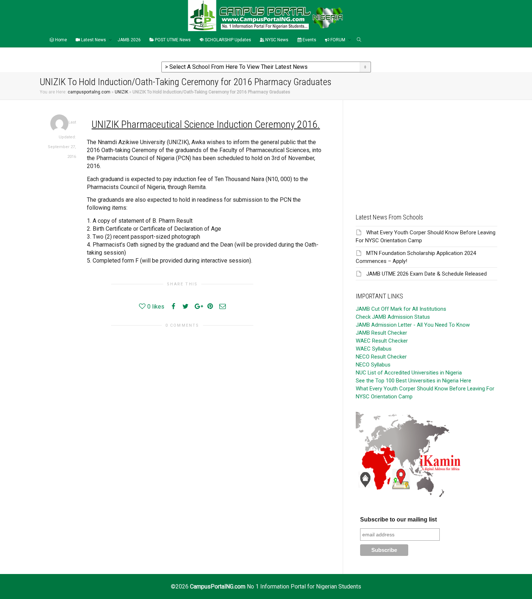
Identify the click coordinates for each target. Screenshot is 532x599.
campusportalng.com (89, 92)
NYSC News (276, 39)
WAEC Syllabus (374, 348)
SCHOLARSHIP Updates (227, 39)
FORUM (337, 39)
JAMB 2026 (129, 39)
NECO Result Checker (381, 356)
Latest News (93, 39)
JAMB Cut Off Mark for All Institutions (401, 309)
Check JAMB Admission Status (393, 317)
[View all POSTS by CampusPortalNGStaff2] (59, 123)
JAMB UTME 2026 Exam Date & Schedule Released (426, 274)
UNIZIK (121, 92)
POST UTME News (172, 39)
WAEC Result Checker (382, 341)
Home (60, 39)
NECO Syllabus (373, 364)
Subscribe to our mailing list (398, 519)
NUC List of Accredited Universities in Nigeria (409, 372)
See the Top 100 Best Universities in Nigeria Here (413, 380)
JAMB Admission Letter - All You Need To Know (413, 325)
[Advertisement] (426, 150)
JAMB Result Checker (381, 333)
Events (308, 39)
